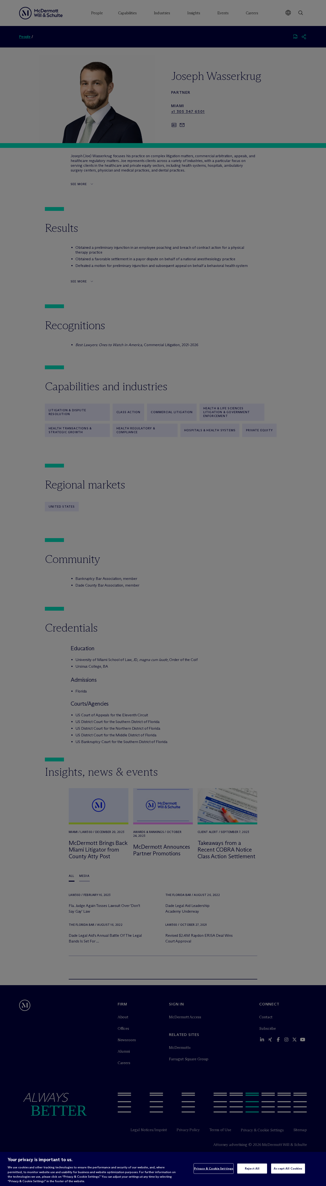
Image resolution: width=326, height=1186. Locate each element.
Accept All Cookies (288, 1168)
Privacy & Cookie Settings (213, 1168)
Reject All (252, 1168)
